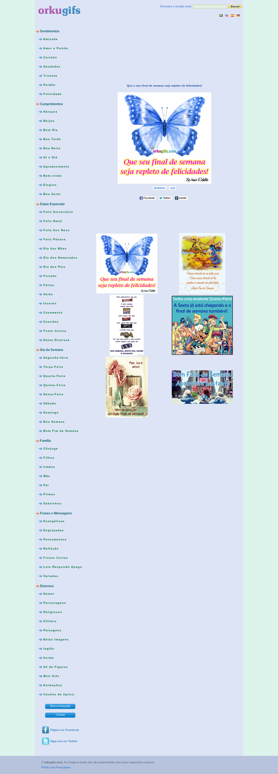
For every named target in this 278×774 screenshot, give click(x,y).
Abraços (50, 111)
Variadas (50, 576)
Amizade (50, 39)
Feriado (49, 275)
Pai (45, 485)
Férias (48, 284)
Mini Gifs (50, 676)
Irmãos (48, 466)
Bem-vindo (52, 175)
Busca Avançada (60, 706)
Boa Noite (51, 148)
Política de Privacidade (56, 767)
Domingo (50, 412)
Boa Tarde (51, 139)
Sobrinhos (51, 503)
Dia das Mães (54, 248)
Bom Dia (50, 130)
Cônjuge (50, 448)
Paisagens (51, 630)
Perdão (49, 84)
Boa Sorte (51, 194)
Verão (47, 294)
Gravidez (50, 321)
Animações (52, 685)
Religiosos (52, 612)
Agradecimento (56, 166)
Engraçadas (53, 530)
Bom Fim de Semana (60, 430)
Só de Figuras (55, 666)
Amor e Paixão (55, 48)
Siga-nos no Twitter (63, 741)
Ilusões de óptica (58, 694)
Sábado (49, 403)
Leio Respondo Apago (62, 566)
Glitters (49, 621)
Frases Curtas (55, 557)
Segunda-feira (55, 357)
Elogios (49, 184)
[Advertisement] (123, 50)
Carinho (49, 57)
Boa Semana (53, 421)
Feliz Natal (52, 220)
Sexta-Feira (52, 394)
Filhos (48, 457)
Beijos (48, 120)
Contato (60, 714)
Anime (48, 657)
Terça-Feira (52, 366)
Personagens (54, 602)
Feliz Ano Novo (56, 230)
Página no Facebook (64, 730)
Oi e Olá (50, 157)
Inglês (48, 648)
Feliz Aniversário (57, 211)
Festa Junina (54, 330)
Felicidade (52, 94)
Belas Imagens (55, 639)
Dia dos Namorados (60, 257)
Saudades (51, 66)
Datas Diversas (56, 339)
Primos (48, 494)
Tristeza (49, 75)
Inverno (49, 303)
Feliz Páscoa (54, 239)
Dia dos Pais (54, 266)
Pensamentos (54, 539)
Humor (48, 593)
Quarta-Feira (54, 375)
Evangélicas (53, 521)
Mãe (46, 476)
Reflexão (50, 548)
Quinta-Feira (54, 384)
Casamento (52, 312)
